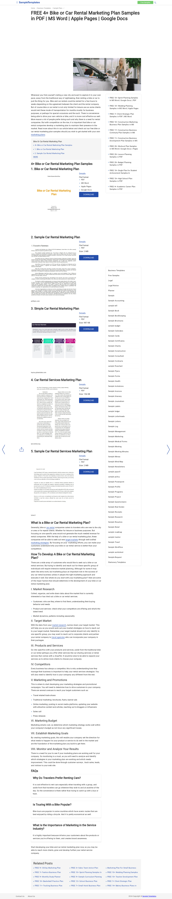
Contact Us (20, 896)
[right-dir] (168, 449)
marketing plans (38, 134)
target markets (72, 540)
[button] (155, 2)
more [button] (35, 157)
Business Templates (44, 8)
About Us (31, 896)
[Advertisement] (86, 39)
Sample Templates (149, 896)
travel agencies (58, 637)
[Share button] (21, 449)
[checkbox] (17, 2)
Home (33, 8)
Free (145, 2)
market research (59, 625)
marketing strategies (40, 543)
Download (88, 194)
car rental (50, 527)
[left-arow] (3, 449)
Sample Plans (57, 8)
